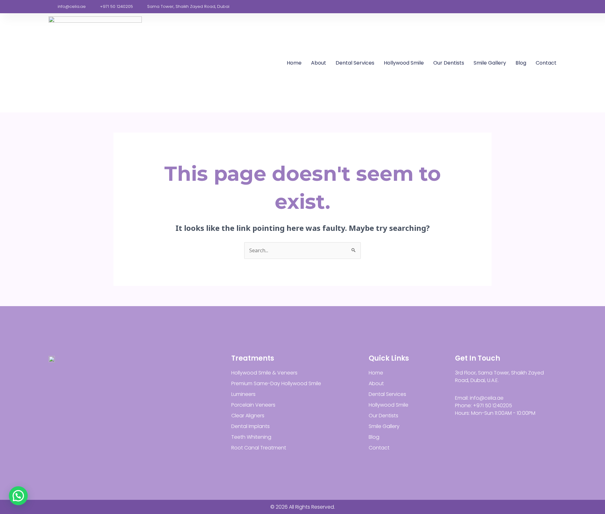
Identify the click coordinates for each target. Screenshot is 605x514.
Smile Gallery (490, 62)
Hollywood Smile (404, 62)
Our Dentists (448, 62)
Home (294, 62)
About (318, 62)
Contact (546, 62)
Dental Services (355, 62)
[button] (18, 495)
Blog (521, 62)
